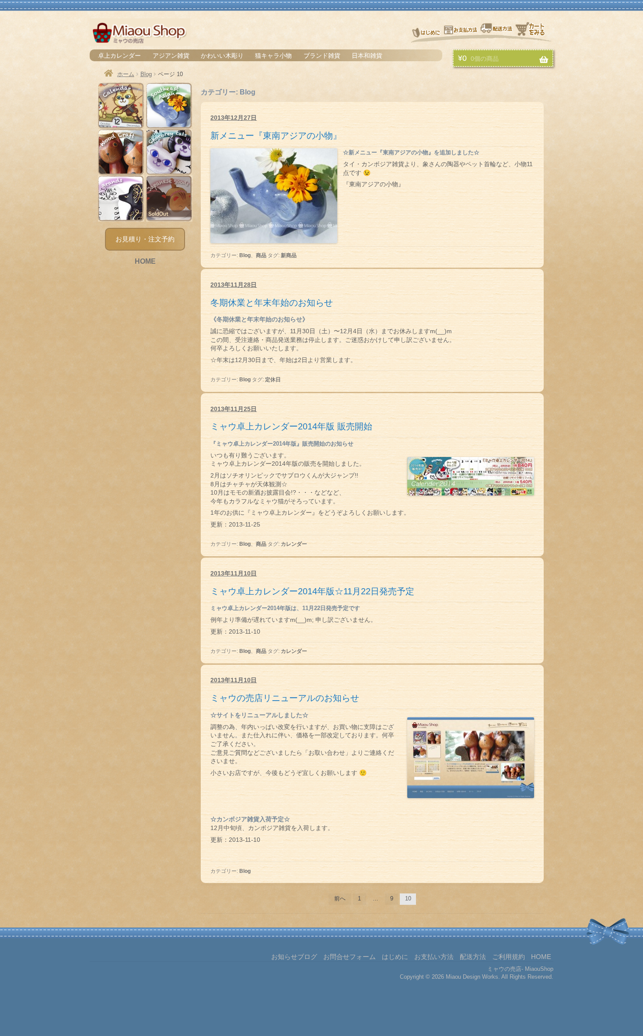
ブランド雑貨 (322, 55)
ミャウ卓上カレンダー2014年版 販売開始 (291, 426)
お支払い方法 (460, 31)
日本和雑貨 (367, 55)
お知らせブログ (294, 956)
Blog (146, 74)
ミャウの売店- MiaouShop (520, 969)
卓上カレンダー (119, 55)
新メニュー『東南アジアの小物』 (276, 135)
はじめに (425, 31)
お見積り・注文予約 (145, 239)
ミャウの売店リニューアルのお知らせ (284, 698)
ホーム (125, 74)
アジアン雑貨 (171, 55)
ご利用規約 (508, 956)
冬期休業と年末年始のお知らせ (271, 302)
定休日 (273, 380)
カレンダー (294, 544)
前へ (340, 898)
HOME (145, 261)
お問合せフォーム (349, 956)
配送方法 (497, 31)
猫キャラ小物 (273, 55)
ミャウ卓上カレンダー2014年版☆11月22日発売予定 (312, 591)
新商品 (289, 255)
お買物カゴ (534, 31)
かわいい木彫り (222, 55)
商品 (261, 255)
